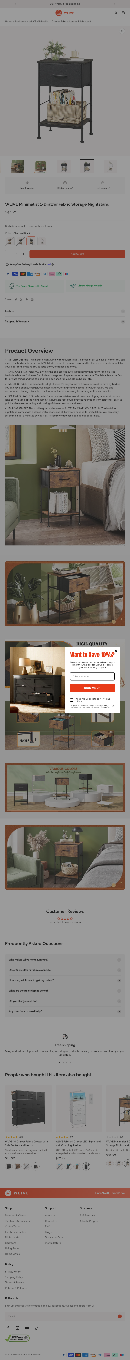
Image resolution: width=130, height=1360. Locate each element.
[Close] (116, 651)
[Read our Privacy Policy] (113, 706)
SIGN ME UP (92, 688)
